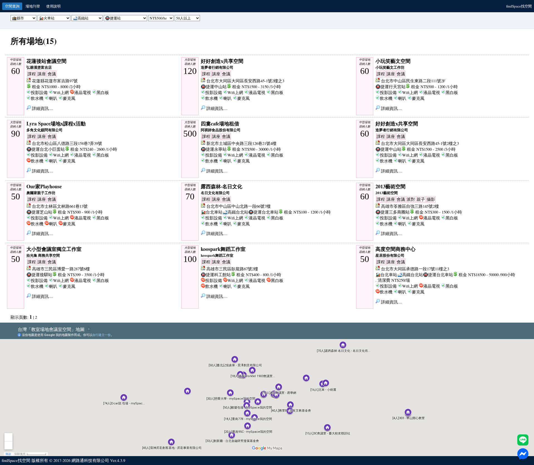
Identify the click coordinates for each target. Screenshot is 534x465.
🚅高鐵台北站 (235, 212)
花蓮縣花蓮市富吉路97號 (55, 80)
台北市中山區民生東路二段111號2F (413, 80)
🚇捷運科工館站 (216, 274)
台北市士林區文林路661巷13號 (60, 206)
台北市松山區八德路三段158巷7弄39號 (67, 143)
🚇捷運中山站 (214, 86)
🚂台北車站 (211, 212)
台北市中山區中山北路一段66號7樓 (238, 206)
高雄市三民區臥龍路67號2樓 (232, 268)
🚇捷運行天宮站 (390, 86)
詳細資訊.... (42, 108)
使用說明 (53, 6)
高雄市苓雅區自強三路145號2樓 (410, 206)
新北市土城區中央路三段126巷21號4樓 (241, 143)
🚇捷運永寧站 (214, 149)
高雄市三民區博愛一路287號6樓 (61, 268)
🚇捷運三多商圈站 (392, 212)
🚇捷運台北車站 (263, 212)
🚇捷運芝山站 (39, 212)
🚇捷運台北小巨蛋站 (45, 149)
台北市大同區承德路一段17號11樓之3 (415, 268)
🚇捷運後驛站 (39, 274)
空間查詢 (12, 6)
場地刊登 (33, 6)
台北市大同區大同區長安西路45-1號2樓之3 (245, 80)
